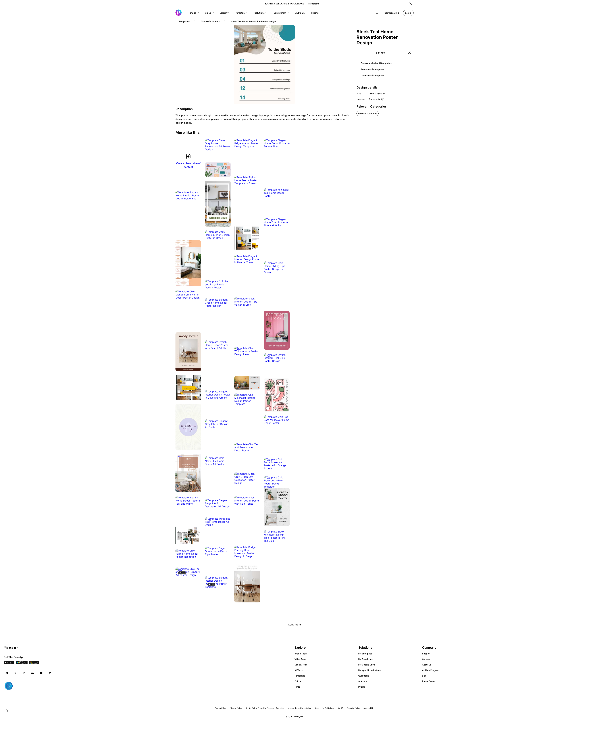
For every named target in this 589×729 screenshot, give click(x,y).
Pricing (361, 686)
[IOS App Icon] (9, 663)
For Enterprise (365, 653)
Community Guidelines (324, 708)
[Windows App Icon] (34, 663)
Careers (426, 659)
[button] (194, 12)
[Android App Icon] (22, 663)
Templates (299, 675)
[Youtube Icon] (41, 673)
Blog (424, 675)
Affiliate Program (430, 670)
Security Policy (353, 708)
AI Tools (298, 670)
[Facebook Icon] (7, 673)
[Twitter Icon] (15, 673)
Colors (297, 681)
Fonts (297, 686)
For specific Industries (369, 670)
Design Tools (301, 664)
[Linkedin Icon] (32, 673)
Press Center (428, 681)
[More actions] (226, 146)
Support (426, 653)
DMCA (340, 708)
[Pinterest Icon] (50, 673)
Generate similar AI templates (376, 63)
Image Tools (300, 653)
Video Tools (300, 659)
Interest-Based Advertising (299, 708)
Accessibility (369, 708)
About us (426, 664)
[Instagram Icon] (24, 673)
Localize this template (372, 75)
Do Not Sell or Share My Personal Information (265, 708)
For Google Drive (366, 664)
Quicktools (363, 675)
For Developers (365, 659)
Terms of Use (220, 708)
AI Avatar (363, 681)
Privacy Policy (235, 708)
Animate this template (372, 69)
